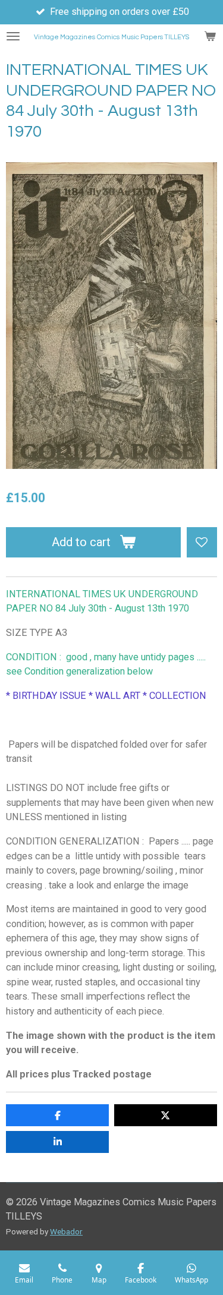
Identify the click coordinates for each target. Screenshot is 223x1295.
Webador (66, 1231)
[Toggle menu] (13, 36)
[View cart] (210, 36)
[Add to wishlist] (202, 542)
